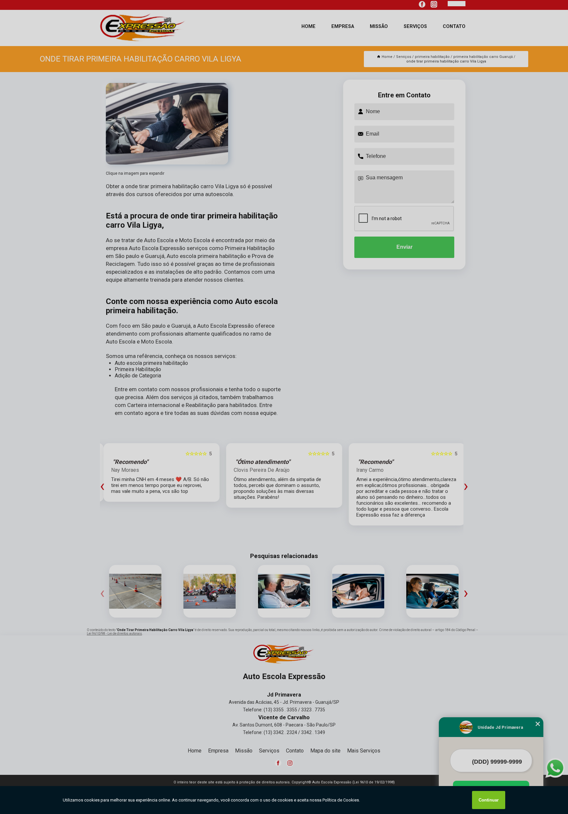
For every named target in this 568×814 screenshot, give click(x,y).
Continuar (489, 800)
